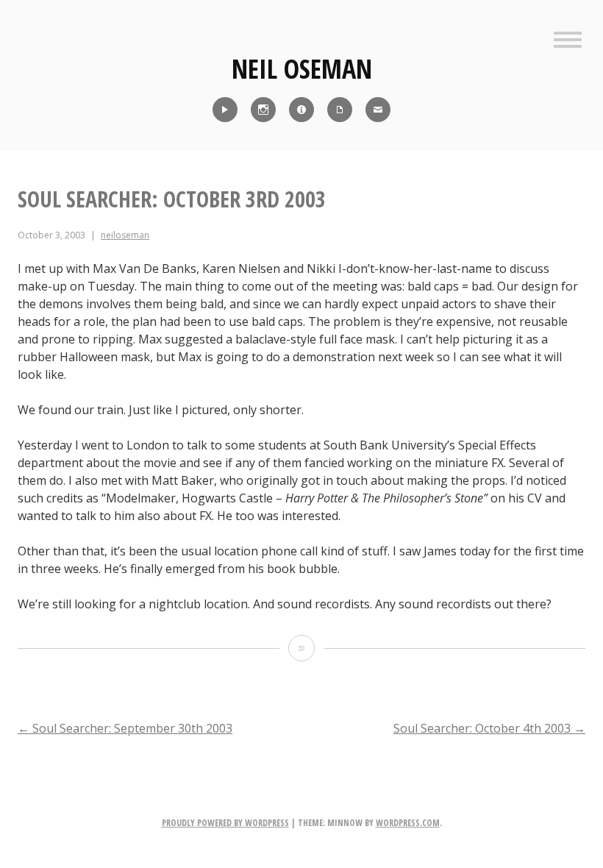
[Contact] (378, 109)
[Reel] (225, 109)
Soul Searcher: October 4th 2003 (489, 728)
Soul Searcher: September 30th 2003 (125, 728)
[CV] (339, 109)
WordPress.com (408, 823)
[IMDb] (301, 109)
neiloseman (125, 235)
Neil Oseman (302, 69)
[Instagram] (263, 109)
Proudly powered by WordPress (225, 823)
